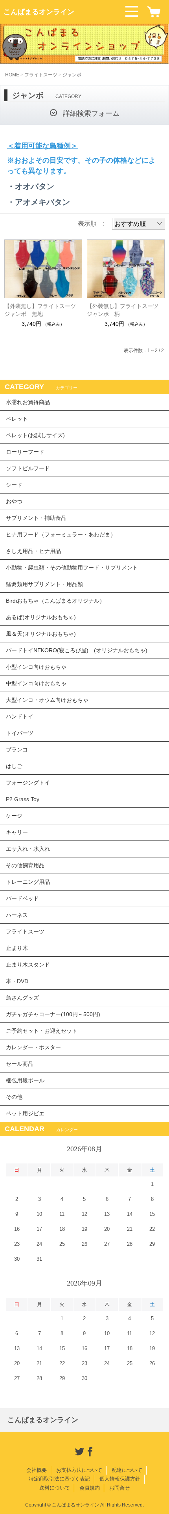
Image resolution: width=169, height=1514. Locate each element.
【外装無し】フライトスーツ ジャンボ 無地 (42, 310)
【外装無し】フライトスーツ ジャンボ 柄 (125, 310)
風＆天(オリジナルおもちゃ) (41, 634)
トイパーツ (19, 733)
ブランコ (17, 749)
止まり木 (17, 948)
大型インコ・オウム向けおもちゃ (47, 700)
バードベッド (22, 898)
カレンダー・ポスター (33, 1047)
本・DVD (17, 981)
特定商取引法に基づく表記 (59, 1479)
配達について (127, 1470)
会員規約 (89, 1488)
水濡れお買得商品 (28, 402)
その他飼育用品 (25, 865)
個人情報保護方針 (119, 1479)
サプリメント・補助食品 (36, 518)
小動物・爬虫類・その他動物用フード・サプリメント (72, 567)
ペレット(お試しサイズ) (35, 435)
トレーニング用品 (28, 882)
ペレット (17, 419)
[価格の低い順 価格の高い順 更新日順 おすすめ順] (138, 224)
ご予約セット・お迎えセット (41, 1031)
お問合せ (119, 1488)
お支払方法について (79, 1470)
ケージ (14, 816)
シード (14, 485)
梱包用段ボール (25, 1080)
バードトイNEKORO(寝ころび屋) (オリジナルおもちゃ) (76, 650)
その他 (14, 1097)
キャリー (17, 832)
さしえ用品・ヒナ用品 (33, 551)
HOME (12, 75)
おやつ (14, 501)
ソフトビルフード (28, 468)
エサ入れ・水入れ (28, 849)
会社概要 (36, 1470)
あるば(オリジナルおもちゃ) (41, 617)
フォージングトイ (28, 782)
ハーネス (17, 915)
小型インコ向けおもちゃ (36, 667)
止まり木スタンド (28, 964)
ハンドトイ (19, 716)
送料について (54, 1488)
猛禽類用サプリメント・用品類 (44, 584)
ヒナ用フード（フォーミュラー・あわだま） (61, 534)
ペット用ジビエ (25, 1113)
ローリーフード (25, 452)
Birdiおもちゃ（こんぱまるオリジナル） (55, 600)
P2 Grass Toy (22, 799)
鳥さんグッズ (22, 997)
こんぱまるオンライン (39, 12)
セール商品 (19, 1064)
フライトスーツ (40, 75)
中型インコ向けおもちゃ (36, 683)
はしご (14, 766)
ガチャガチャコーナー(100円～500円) (53, 1014)
